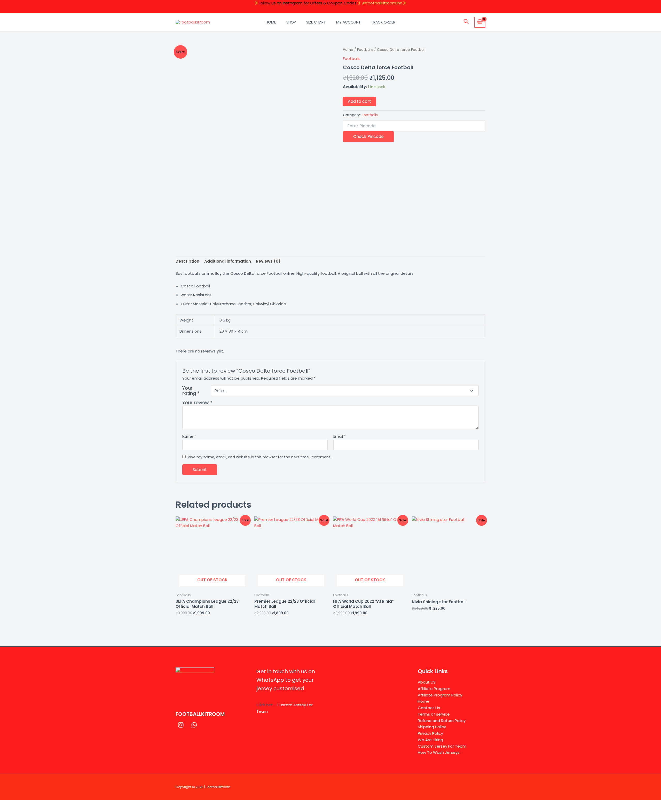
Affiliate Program (434, 688)
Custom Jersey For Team (442, 746)
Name (189, 436)
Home (271, 22)
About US (427, 682)
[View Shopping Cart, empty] (479, 22)
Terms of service (434, 714)
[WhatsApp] (194, 725)
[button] (466, 22)
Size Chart (316, 22)
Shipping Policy (432, 727)
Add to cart (359, 101)
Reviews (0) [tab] (268, 261)
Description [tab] (187, 261)
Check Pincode (368, 136)
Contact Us (429, 707)
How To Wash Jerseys (439, 752)
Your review (197, 402)
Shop (291, 22)
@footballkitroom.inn (382, 3)
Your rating (191, 391)
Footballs (365, 49)
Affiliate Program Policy (440, 695)
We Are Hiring (430, 739)
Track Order (383, 22)
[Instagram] (181, 725)
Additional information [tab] (227, 261)
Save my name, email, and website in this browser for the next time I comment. (259, 457)
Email (339, 436)
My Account (348, 22)
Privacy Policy (430, 733)
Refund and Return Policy (442, 720)
